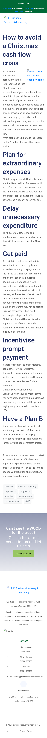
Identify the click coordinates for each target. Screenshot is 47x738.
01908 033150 (28, 8)
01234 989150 (19, 12)
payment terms (25, 496)
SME (27, 501)
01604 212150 (7, 8)
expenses (25, 491)
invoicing (9, 496)
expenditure (10, 491)
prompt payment (12, 501)
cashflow (9, 486)
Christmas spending (27, 486)
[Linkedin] (23, 684)
